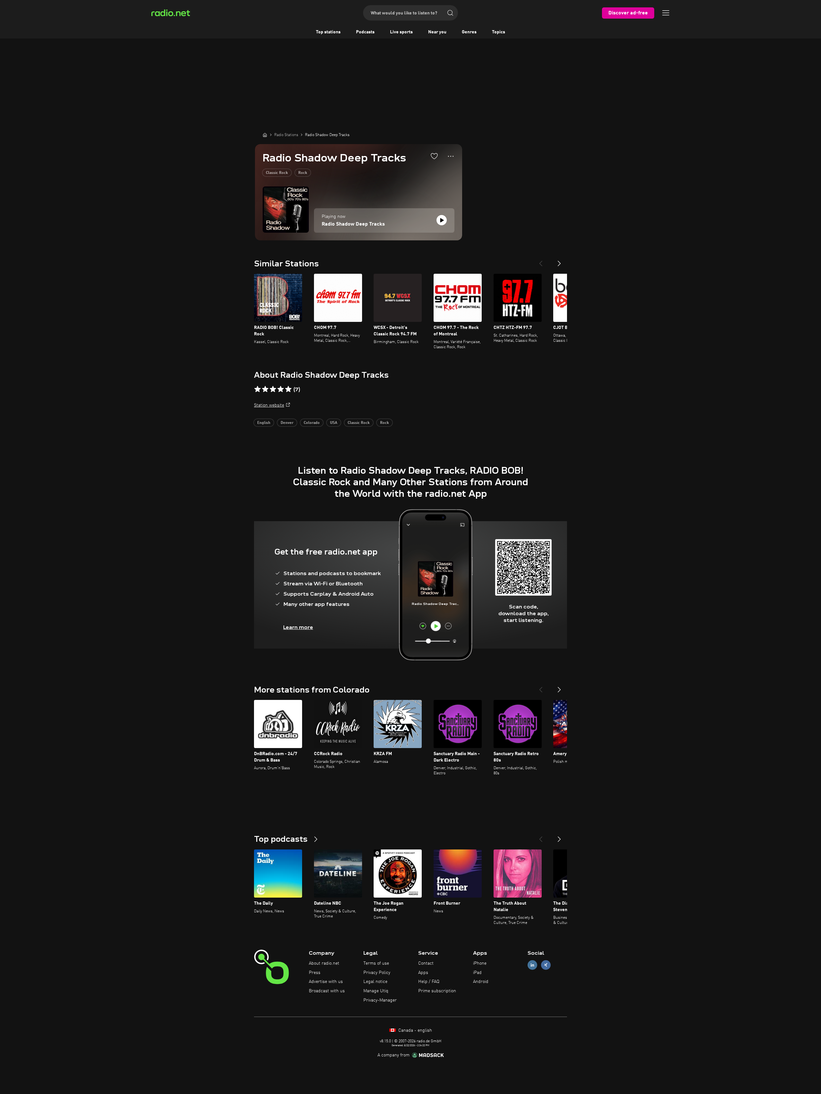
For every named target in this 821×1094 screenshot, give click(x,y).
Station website (269, 405)
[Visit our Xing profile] (545, 964)
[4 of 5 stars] (280, 389)
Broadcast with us (327, 991)
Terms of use (376, 963)
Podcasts (365, 32)
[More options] (450, 156)
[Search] (450, 13)
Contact (426, 963)
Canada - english (414, 1030)
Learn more (298, 627)
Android (480, 981)
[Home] (264, 134)
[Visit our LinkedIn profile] (532, 964)
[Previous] (540, 261)
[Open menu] (666, 13)
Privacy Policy (376, 972)
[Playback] (441, 220)
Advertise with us (326, 981)
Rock (302, 173)
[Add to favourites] (434, 156)
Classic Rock (277, 173)
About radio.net (324, 963)
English (263, 423)
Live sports (401, 32)
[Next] (559, 261)
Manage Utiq (375, 991)
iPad (477, 972)
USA (333, 423)
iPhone (480, 963)
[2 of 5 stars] (265, 389)
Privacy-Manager (380, 1000)
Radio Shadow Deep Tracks (353, 224)
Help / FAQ (428, 981)
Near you (437, 32)
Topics (498, 32)
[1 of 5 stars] (257, 389)
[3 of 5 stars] (273, 389)
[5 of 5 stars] (288, 389)
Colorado (312, 423)
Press (314, 972)
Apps (423, 972)
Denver (287, 423)
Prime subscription (437, 991)
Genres (469, 32)
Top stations (328, 32)
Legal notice (375, 981)
